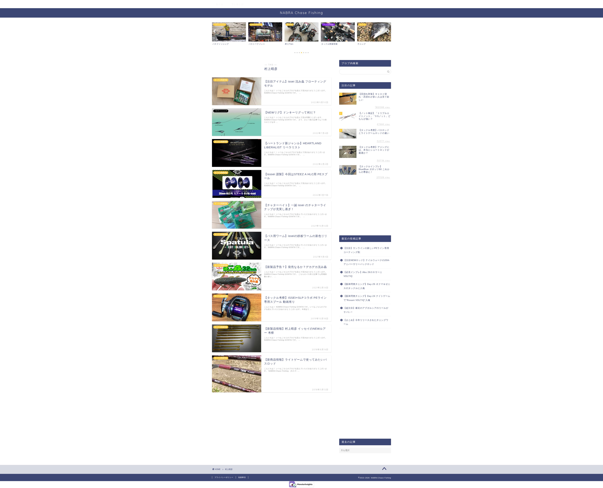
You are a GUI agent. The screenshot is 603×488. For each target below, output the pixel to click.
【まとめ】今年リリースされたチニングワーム (366, 322)
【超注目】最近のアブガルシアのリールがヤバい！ (366, 310)
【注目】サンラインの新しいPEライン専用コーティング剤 (366, 250)
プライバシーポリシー (224, 477)
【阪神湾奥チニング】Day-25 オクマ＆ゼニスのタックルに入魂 (367, 286)
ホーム (219, 4)
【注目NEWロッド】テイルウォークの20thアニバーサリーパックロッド (366, 262)
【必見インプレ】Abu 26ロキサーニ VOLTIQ (363, 274)
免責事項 (242, 477)
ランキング (237, 4)
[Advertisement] (365, 208)
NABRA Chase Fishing (301, 13)
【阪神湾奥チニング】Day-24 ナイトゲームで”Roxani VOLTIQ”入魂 (367, 298)
